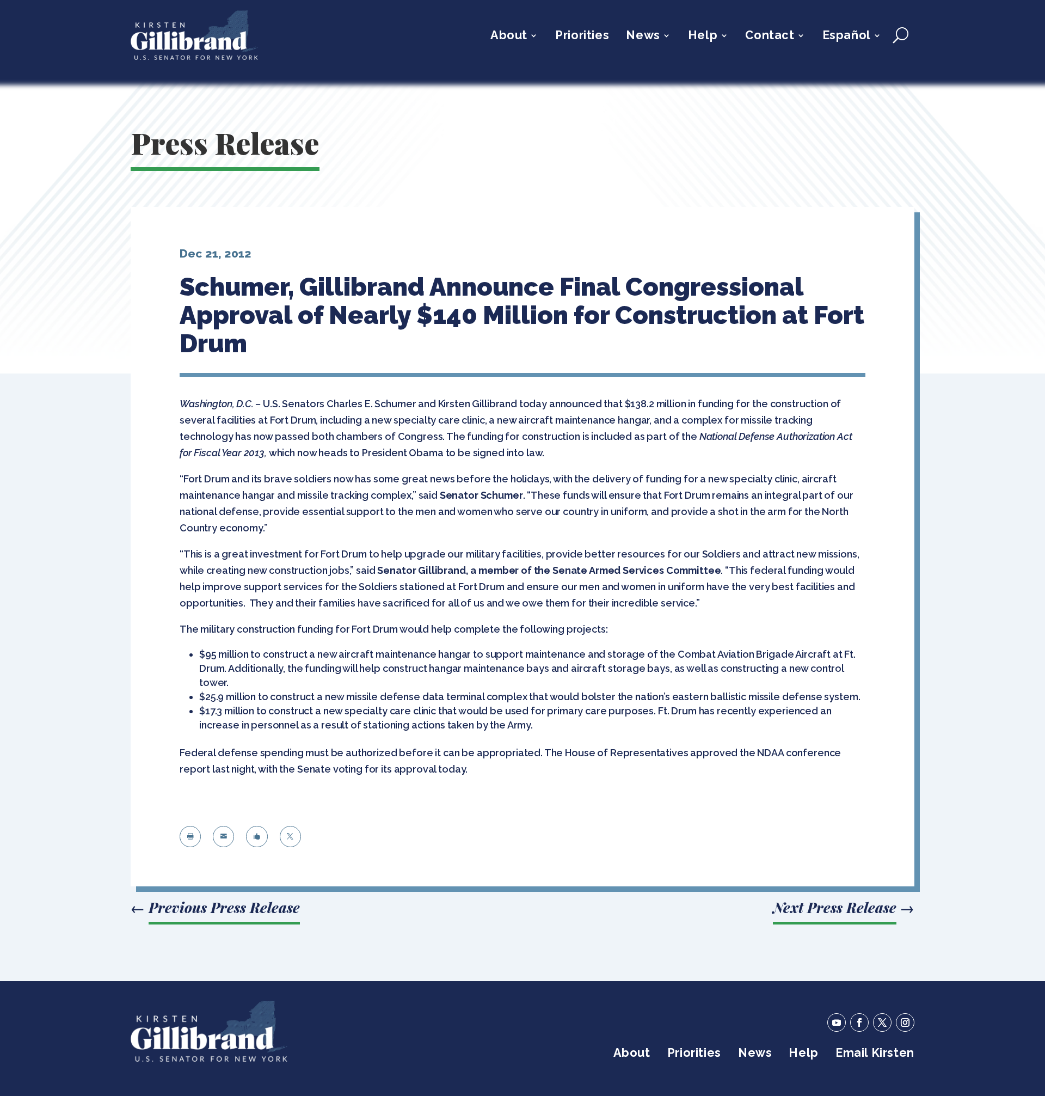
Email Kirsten (874, 1054)
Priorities (582, 37)
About (508, 37)
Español (846, 37)
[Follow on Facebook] (859, 1022)
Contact (769, 37)
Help (702, 37)
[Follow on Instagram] (905, 1022)
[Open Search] (900, 35)
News (643, 37)
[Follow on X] (882, 1022)
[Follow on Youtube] (836, 1022)
